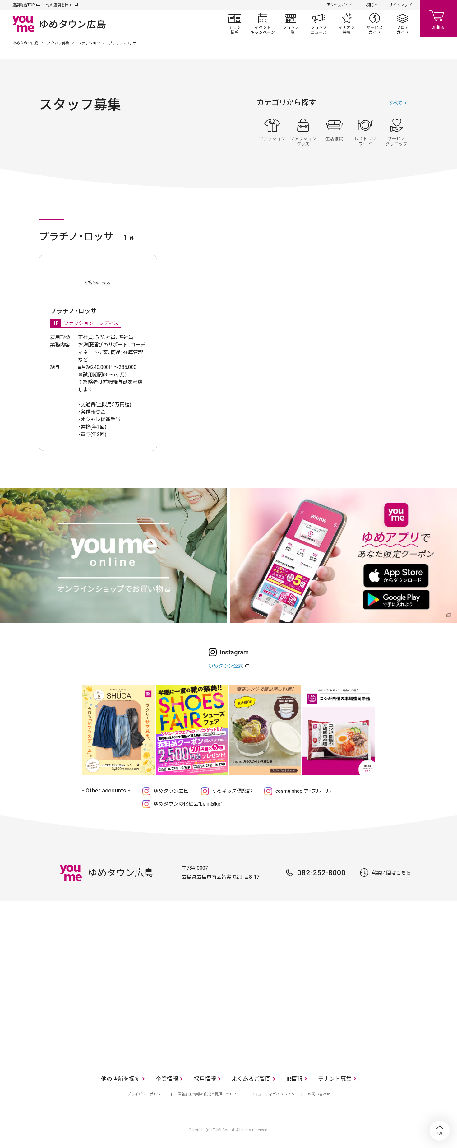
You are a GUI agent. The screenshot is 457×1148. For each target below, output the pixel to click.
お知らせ (370, 5)
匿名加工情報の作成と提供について (207, 1094)
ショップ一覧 (291, 23)
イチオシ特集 (347, 23)
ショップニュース (319, 23)
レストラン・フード (365, 132)
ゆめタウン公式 (225, 666)
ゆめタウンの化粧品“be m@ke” (188, 804)
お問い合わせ (319, 1094)
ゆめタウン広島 (25, 43)
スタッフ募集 (58, 43)
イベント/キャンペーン (263, 23)
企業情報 (167, 1079)
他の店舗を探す (59, 5)
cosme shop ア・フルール (303, 791)
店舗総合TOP (23, 5)
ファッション (89, 43)
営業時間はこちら (391, 873)
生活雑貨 (334, 132)
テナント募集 (335, 1079)
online (438, 18)
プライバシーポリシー (145, 1094)
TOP (440, 1131)
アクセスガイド (340, 5)
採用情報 (205, 1079)
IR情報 (294, 1079)
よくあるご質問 (251, 1079)
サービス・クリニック (396, 132)
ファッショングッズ (303, 132)
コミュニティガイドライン (272, 1094)
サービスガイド (375, 23)
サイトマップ (400, 5)
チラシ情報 (235, 23)
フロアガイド (403, 23)
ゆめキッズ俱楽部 (232, 791)
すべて (395, 103)
